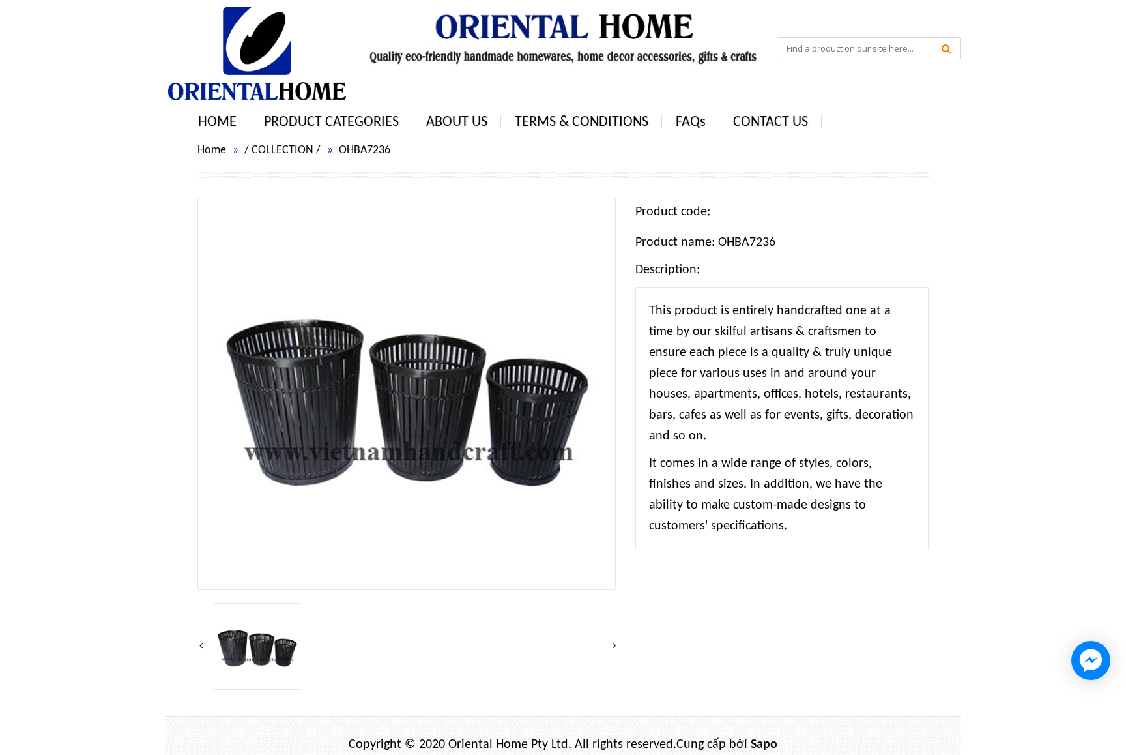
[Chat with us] (1090, 660)
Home (211, 150)
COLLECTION (282, 150)
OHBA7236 (364, 150)
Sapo (764, 744)
